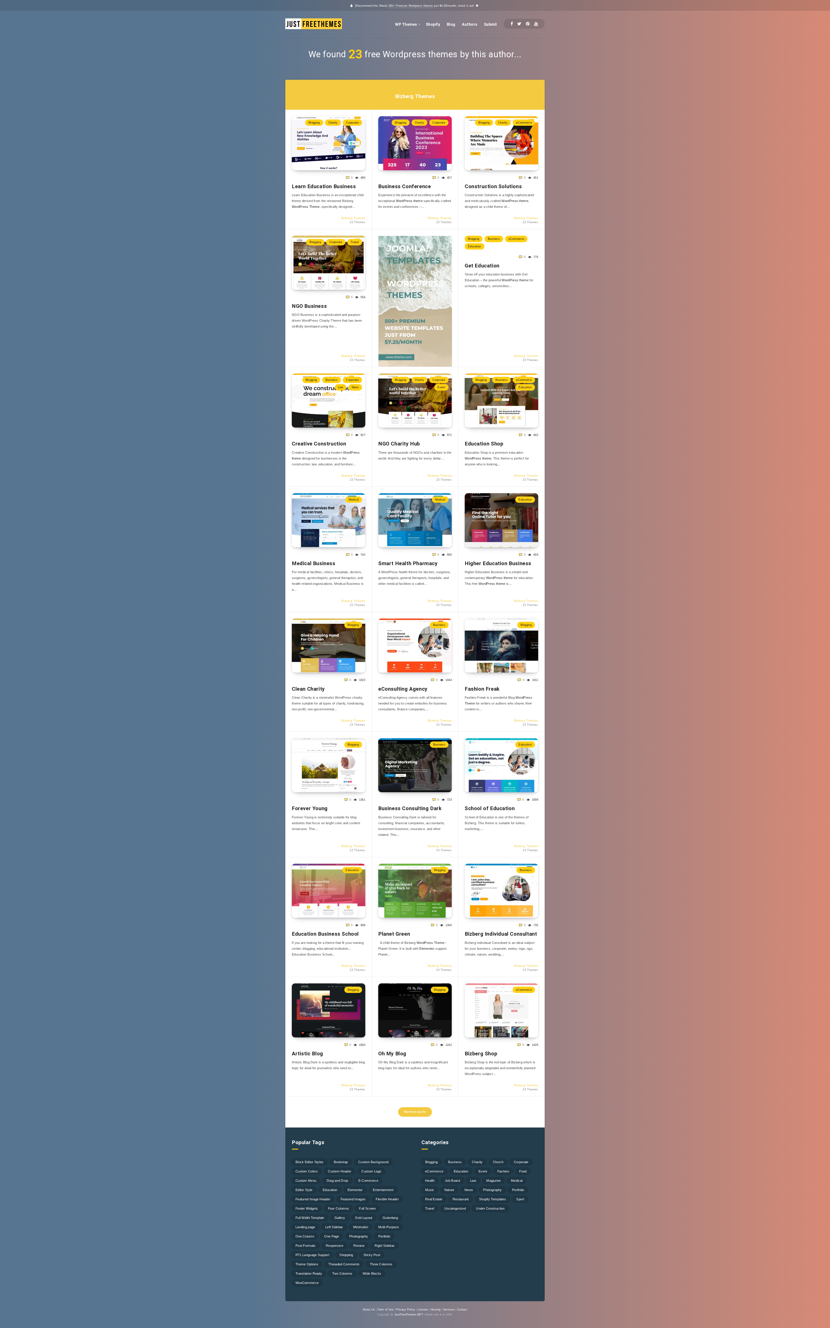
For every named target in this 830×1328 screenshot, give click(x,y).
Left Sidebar (334, 1227)
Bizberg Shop (481, 1054)
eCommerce (524, 122)
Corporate (352, 122)
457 (449, 177)
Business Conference (404, 186)
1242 (448, 1044)
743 (362, 554)
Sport (520, 1199)
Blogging (314, 122)
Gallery (339, 1218)
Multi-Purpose (388, 1227)
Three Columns (381, 1264)
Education (474, 246)
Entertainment (383, 1190)
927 (362, 435)
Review (358, 1245)
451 (535, 177)
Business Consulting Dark (410, 808)
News (355, 387)
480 (362, 177)
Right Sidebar (384, 1245)
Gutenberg (390, 1218)
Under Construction (490, 1208)
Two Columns (342, 1273)
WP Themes (406, 24)
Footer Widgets (306, 1208)
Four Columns (338, 1208)
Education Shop (484, 444)
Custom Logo (371, 1171)
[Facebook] (512, 24)
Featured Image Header (312, 1199)
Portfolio (384, 1236)
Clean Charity (308, 689)
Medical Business (313, 563)
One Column (304, 1236)
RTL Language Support (312, 1255)
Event (441, 387)
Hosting (436, 1309)
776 (535, 257)
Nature (449, 1190)
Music (429, 1190)
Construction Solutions (493, 186)
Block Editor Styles (309, 1162)
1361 (361, 799)
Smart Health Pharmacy (408, 563)
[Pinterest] (528, 24)
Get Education (482, 266)
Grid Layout (363, 1218)
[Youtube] (536, 24)
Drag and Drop (337, 1180)
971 (449, 435)
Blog (451, 24)
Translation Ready (308, 1273)
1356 (448, 925)
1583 (361, 1044)
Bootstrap (341, 1162)
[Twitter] (519, 24)
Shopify (433, 24)
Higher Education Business (498, 563)
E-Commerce (368, 1180)
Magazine (493, 1180)
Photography (358, 1236)
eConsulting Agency (403, 689)
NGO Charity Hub (399, 444)
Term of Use (385, 1309)
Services (449, 1309)
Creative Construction (319, 444)
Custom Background (373, 1162)
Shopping (346, 1255)
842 (535, 435)
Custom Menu (305, 1180)
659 (535, 554)
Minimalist (360, 1227)
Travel (355, 242)
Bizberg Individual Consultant (501, 934)
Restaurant (461, 1199)
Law (340, 387)
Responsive (334, 1245)
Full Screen (367, 1208)
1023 (361, 680)
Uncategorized (455, 1208)
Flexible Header (387, 1199)
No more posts (415, 1111)
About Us (369, 1309)
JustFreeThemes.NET (408, 1314)
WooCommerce (307, 1283)
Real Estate (433, 1199)
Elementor (426, 948)
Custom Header (339, 1171)
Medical (354, 499)
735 (535, 925)
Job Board (452, 1180)
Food (523, 1171)
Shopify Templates (492, 1199)
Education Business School (325, 934)
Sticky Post (371, 1255)
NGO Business (309, 306)
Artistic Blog (307, 1054)
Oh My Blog (392, 1054)
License (423, 1309)
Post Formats (305, 1245)
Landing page (305, 1227)
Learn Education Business (324, 186)
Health (430, 1180)
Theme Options (306, 1264)
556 (362, 297)
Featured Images (353, 1199)
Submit (490, 24)
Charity (333, 122)
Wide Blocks (372, 1273)
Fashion (503, 1171)
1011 (534, 680)
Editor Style (304, 1190)
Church (498, 1162)
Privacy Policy (405, 1309)
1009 (534, 799)
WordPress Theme (306, 206)
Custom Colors (306, 1171)
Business (494, 238)
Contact (462, 1309)
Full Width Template (309, 1218)
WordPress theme (409, 201)
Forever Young (310, 808)
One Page (331, 1236)
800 (449, 554)
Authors (469, 24)
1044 (448, 680)
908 (362, 925)
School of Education (490, 808)
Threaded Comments (343, 1264)
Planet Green (394, 934)
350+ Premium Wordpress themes (410, 5)
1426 (534, 1044)
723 (449, 799)
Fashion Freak (482, 689)
